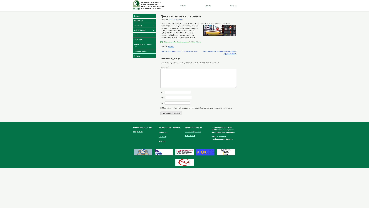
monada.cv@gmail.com (193, 132)
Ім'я (162, 92)
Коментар (164, 67)
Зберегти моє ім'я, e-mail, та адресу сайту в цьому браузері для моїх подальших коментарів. (197, 108)
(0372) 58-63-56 (138, 132)
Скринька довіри (140, 51)
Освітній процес (140, 30)
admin (180, 20)
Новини (183, 6)
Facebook (162, 137)
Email (163, 98)
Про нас (208, 6)
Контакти (233, 6)
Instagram (163, 132)
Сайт (162, 103)
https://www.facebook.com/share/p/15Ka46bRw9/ (182, 42)
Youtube (162, 141)
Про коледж (138, 21)
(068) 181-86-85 (190, 136)
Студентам (138, 35)
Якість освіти (138, 40)
